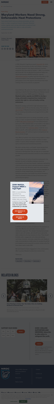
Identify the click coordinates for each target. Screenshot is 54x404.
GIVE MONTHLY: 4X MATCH (20, 211)
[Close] (42, 182)
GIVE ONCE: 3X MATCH (20, 217)
